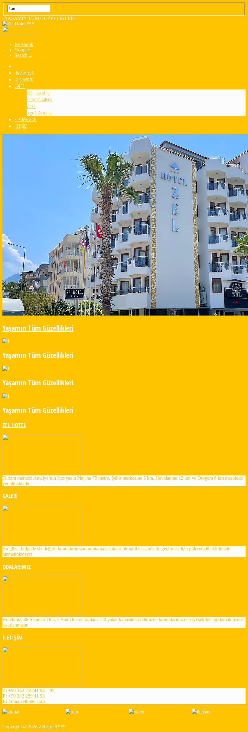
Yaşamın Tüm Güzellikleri (37, 328)
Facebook (24, 44)
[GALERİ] (42, 543)
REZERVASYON (26, 119)
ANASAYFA (22, 66)
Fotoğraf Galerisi (39, 99)
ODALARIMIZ (24, 79)
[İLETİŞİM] (42, 685)
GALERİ (20, 86)
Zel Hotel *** (52, 726)
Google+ (23, 49)
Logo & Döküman (40, 112)
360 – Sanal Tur (39, 92)
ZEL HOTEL (14, 425)
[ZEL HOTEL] (42, 472)
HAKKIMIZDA (24, 73)
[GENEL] (72, 711)
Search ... (23, 55)
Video (31, 106)
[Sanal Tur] (10, 711)
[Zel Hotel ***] (18, 23)
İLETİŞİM (21, 126)
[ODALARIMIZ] (42, 614)
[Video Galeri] (136, 711)
